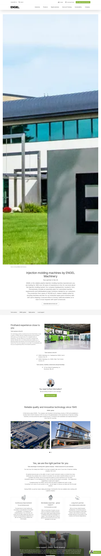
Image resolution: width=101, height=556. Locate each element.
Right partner (32, 312)
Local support (41, 312)
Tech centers (14, 312)
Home (12, 266)
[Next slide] (90, 435)
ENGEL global (23, 312)
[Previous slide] (10, 435)
